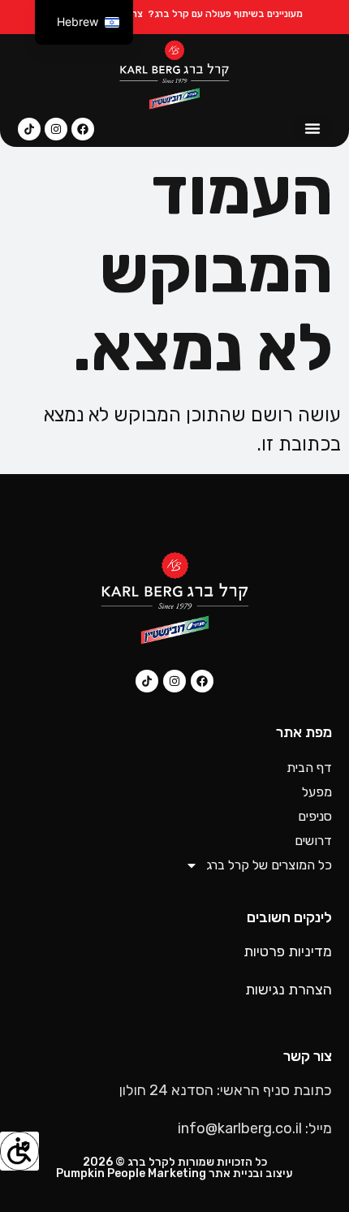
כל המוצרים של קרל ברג (269, 865)
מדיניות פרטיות (287, 951)
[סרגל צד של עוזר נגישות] (19, 1151)
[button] (312, 128)
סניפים (315, 816)
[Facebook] (82, 129)
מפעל (317, 792)
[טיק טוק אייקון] (29, 129)
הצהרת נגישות (288, 989)
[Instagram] (56, 129)
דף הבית (309, 767)
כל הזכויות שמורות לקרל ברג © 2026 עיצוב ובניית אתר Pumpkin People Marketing (174, 1167)
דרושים (313, 840)
